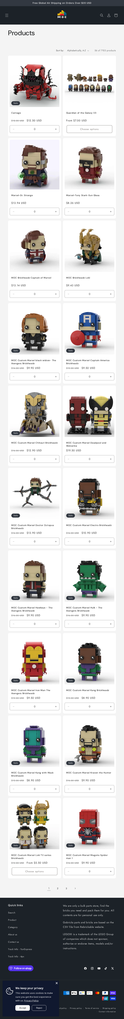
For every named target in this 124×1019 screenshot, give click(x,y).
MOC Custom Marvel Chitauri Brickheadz (34, 442)
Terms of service (92, 1008)
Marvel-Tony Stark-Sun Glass (83, 195)
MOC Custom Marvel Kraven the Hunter (88, 772)
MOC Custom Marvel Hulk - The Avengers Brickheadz (84, 609)
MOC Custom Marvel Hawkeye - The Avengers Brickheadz (32, 609)
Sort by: (60, 50)
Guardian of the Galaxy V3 (81, 112)
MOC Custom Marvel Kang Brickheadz (87, 690)
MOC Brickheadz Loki (78, 277)
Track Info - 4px (16, 956)
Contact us (13, 942)
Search (11, 912)
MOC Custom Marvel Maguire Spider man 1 (87, 857)
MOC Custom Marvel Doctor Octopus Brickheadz (32, 527)
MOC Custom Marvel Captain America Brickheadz (88, 362)
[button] (6, 15)
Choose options (89, 129)
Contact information (107, 1011)
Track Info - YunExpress (20, 949)
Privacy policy (76, 1008)
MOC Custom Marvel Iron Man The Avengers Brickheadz (30, 692)
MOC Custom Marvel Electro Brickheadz (89, 525)
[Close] (56, 983)
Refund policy (61, 1008)
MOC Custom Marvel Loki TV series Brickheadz (31, 857)
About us (12, 934)
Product (12, 920)
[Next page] (75, 888)
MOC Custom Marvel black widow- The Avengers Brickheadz (33, 362)
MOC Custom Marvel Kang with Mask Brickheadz (32, 774)
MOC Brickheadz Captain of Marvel (31, 277)
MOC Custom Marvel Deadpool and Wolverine (86, 444)
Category (13, 927)
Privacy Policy (31, 1000)
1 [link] (49, 888)
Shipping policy (109, 1008)
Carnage (16, 112)
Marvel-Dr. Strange (22, 195)
